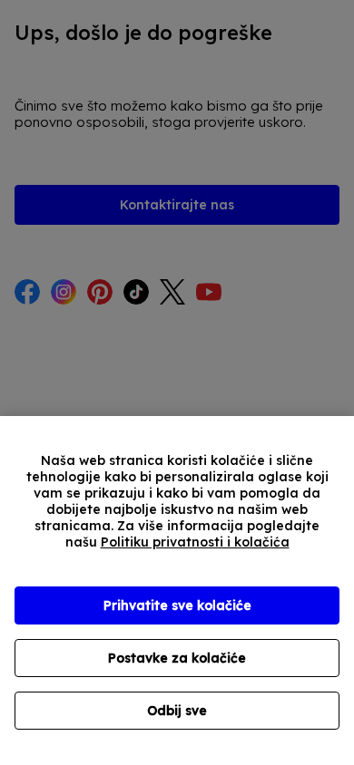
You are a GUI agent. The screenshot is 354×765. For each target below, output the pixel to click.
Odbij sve (177, 710)
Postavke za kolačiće (177, 658)
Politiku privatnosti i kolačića (195, 542)
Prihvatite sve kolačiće (177, 605)
